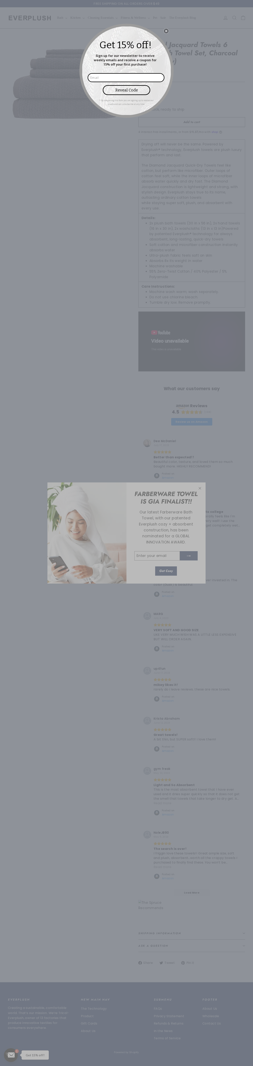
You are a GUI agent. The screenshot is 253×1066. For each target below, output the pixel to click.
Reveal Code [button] (126, 90)
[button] (166, 31)
